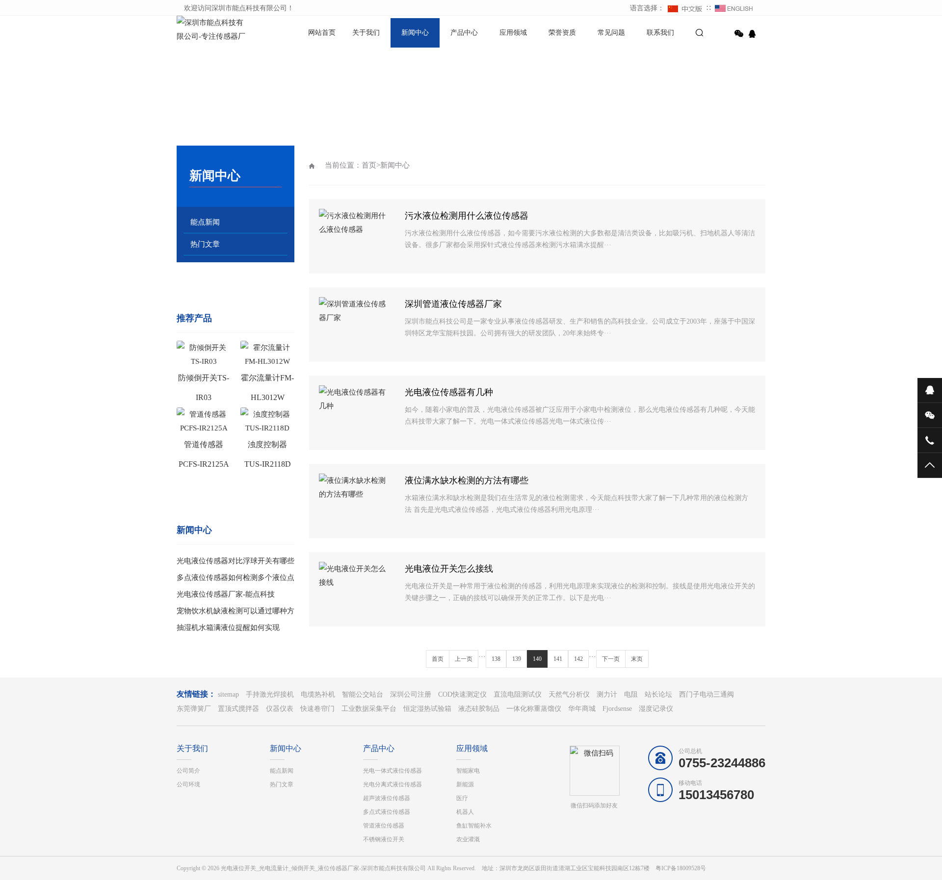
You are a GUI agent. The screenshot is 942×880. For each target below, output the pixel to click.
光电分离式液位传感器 (392, 784)
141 (557, 658)
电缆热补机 (318, 694)
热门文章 (205, 244)
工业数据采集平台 (368, 708)
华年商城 (582, 708)
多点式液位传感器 (386, 811)
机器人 (465, 811)
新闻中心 (415, 32)
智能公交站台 (362, 694)
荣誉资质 (562, 32)
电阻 (631, 694)
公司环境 (188, 784)
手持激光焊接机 (270, 694)
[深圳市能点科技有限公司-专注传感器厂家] (211, 30)
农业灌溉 (468, 839)
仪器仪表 (279, 708)
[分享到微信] (739, 34)
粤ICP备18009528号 (680, 868)
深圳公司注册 (410, 694)
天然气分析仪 (569, 694)
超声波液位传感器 (386, 798)
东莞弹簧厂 (194, 708)
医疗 (462, 798)
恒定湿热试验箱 (427, 708)
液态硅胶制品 (478, 708)
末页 (637, 658)
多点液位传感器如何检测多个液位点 (235, 577)
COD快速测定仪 (462, 694)
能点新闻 (205, 222)
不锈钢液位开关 (383, 839)
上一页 (463, 658)
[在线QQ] (754, 34)
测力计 (607, 694)
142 (578, 658)
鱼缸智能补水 (474, 825)
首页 (369, 165)
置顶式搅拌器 (238, 708)
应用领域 (513, 32)
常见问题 (611, 32)
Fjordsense (617, 708)
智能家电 (468, 770)
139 (516, 658)
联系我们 (660, 32)
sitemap (228, 694)
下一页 (611, 658)
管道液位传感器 (383, 825)
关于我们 (366, 32)
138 (496, 658)
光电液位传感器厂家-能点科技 (226, 594)
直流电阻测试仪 (518, 694)
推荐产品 (194, 318)
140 (537, 658)
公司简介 (188, 770)
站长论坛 (658, 694)
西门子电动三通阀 (706, 694)
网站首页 (322, 32)
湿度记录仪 (656, 708)
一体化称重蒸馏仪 (533, 708)
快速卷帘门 (317, 708)
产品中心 (464, 32)
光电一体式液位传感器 (392, 770)
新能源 (465, 784)
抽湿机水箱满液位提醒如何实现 (228, 627)
